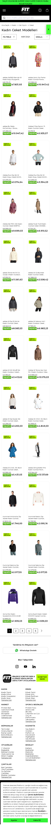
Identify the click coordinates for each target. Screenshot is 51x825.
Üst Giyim (23, 25)
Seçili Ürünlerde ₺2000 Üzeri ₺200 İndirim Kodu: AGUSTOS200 (25, 2)
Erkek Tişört (30, 692)
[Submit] (3, 18)
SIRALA (39, 37)
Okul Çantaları (7, 769)
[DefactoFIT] (25, 10)
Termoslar (5, 729)
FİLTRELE (7, 37)
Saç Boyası (30, 739)
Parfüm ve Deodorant (30, 734)
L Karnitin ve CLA (32, 714)
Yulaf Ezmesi (6, 716)
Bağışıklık (5, 750)
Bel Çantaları (6, 767)
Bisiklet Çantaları (8, 775)
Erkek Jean (30, 698)
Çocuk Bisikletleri (33, 758)
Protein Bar (6, 708)
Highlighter (30, 737)
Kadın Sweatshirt (8, 696)
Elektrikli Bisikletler (30, 753)
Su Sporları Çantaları (6, 772)
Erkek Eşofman (32, 696)
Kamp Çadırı (6, 733)
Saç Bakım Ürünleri (30, 730)
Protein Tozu (31, 708)
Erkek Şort (30, 694)
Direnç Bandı (6, 731)
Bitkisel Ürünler (7, 752)
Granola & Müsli (7, 710)
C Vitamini (5, 748)
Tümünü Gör (6, 700)
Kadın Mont (6, 694)
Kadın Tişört (6, 692)
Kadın (14, 25)
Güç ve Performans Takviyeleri (30, 717)
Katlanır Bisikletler (30, 749)
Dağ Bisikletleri (32, 756)
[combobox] (25, 18)
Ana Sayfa (5, 25)
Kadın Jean (6, 698)
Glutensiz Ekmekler (5, 713)
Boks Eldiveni (7, 735)
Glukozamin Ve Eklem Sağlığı (7, 755)
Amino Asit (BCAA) (30, 711)
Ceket (31, 25)
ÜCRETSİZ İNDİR (42, 678)
